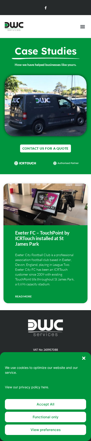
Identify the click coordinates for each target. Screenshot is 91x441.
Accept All (45, 404)
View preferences (46, 430)
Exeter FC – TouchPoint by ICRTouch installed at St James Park (42, 238)
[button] (83, 358)
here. (45, 387)
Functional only (46, 417)
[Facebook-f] (45, 8)
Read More (23, 296)
